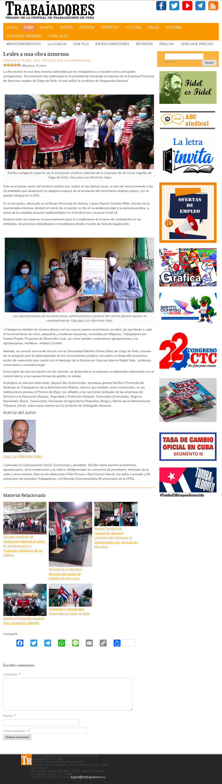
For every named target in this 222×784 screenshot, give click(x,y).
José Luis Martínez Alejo (22, 456)
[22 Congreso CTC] (188, 369)
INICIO (12, 27)
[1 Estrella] (5, 65)
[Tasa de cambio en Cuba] (188, 459)
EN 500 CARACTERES (112, 44)
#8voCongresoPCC (24, 44)
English (166, 44)
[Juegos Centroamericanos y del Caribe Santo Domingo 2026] (188, 324)
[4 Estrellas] (15, 65)
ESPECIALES (58, 36)
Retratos (144, 44)
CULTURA (133, 27)
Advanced (170, 62)
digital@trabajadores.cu (87, 777)
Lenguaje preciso (197, 44)
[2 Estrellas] (8, 65)
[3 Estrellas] (12, 65)
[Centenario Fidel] (188, 102)
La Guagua (57, 44)
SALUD (153, 27)
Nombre (9, 715)
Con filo (81, 44)
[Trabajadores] (26, 759)
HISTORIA (173, 27)
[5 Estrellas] (19, 65)
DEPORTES (110, 27)
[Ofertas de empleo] (188, 212)
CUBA (28, 27)
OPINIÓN (86, 27)
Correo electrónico (16, 731)
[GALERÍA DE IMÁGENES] (188, 285)
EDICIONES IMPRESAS (24, 36)
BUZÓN (66, 27)
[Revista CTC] (188, 421)
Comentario (12, 674)
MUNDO (47, 27)
